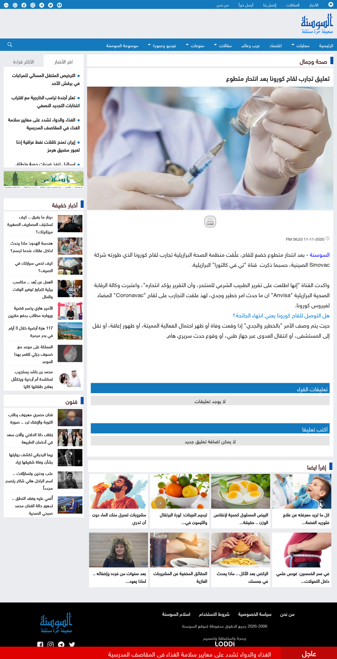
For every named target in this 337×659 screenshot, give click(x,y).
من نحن (223, 4)
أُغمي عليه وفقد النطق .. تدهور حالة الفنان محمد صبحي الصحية (32, 505)
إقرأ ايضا (316, 466)
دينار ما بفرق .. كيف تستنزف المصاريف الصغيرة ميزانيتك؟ (30, 224)
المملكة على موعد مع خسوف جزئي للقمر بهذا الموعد (33, 353)
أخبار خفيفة (64, 204)
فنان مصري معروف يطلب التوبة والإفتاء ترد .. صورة (30, 417)
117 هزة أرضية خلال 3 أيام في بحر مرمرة (31, 331)
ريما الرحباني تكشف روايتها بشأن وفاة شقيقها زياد (31, 457)
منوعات (197, 45)
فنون (71, 400)
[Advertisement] (141, 24)
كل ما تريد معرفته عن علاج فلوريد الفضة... (306, 517)
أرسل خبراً (246, 4)
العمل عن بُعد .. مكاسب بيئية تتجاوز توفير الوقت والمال (33, 288)
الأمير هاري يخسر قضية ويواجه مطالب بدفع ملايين (30, 311)
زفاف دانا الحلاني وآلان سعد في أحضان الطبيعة (30, 437)
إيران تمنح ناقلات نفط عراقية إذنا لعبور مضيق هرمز (48, 145)
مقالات (225, 45)
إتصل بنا (269, 4)
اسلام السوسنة (176, 613)
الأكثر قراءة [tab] (23, 61)
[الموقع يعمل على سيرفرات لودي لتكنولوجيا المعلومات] (225, 643)
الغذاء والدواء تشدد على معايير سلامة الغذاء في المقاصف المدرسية (44, 123)
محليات (303, 45)
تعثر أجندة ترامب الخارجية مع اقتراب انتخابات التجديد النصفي (46, 101)
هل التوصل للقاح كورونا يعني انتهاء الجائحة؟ (281, 314)
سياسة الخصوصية (254, 613)
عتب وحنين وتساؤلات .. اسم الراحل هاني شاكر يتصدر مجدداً (29, 480)
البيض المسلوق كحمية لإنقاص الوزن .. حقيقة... (241, 517)
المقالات (293, 4)
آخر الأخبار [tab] (64, 61)
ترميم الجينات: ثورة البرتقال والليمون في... (183, 517)
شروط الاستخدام (214, 613)
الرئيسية (326, 45)
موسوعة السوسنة (122, 45)
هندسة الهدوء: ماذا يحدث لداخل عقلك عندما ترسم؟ (31, 246)
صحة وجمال (313, 60)
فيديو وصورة (164, 45)
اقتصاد (276, 45)
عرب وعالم (251, 45)
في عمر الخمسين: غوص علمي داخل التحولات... (302, 576)
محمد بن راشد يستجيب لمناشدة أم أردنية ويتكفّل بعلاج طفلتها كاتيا (32, 378)
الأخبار (313, 4)
